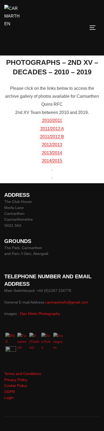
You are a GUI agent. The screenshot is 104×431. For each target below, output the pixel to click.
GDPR (9, 392)
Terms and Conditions (22, 374)
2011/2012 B (52, 136)
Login (9, 397)
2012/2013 (52, 144)
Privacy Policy (15, 380)
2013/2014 (52, 153)
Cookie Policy (15, 385)
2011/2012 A (52, 128)
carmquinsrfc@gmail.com (66, 302)
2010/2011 (52, 120)
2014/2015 (52, 161)
